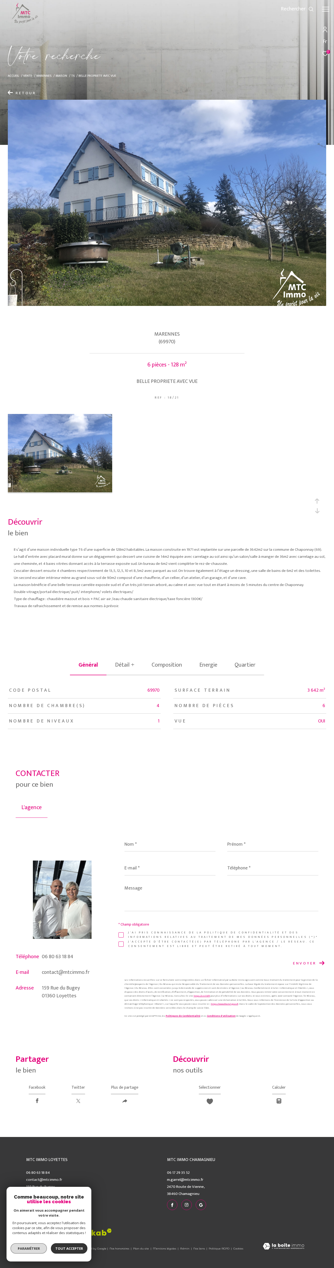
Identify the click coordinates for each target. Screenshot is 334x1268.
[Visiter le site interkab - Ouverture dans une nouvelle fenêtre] (91, 1232)
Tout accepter (69, 1248)
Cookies (238, 1248)
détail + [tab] (124, 665)
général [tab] (88, 665)
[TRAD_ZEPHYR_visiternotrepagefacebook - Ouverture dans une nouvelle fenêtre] (242, 10)
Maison (61, 76)
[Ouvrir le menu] (325, 9)
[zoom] (60, 491)
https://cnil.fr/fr (202, 996)
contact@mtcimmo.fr (66, 972)
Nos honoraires (119, 1248)
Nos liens (199, 1248)
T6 (73, 76)
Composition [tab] (167, 665)
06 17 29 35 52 (178, 1172)
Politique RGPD (219, 1248)
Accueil (13, 76)
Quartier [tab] (245, 665)
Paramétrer (29, 1248)
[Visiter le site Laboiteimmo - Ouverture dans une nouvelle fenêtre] (283, 1247)
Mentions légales (165, 1248)
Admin (185, 1248)
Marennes (44, 76)
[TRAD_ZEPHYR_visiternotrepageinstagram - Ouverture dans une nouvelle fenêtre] (252, 10)
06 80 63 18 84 (57, 956)
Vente (27, 76)
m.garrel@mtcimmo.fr (185, 1179)
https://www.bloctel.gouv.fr (224, 1004)
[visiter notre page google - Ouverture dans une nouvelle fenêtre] (263, 10)
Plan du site (141, 1248)
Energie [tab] (208, 665)
